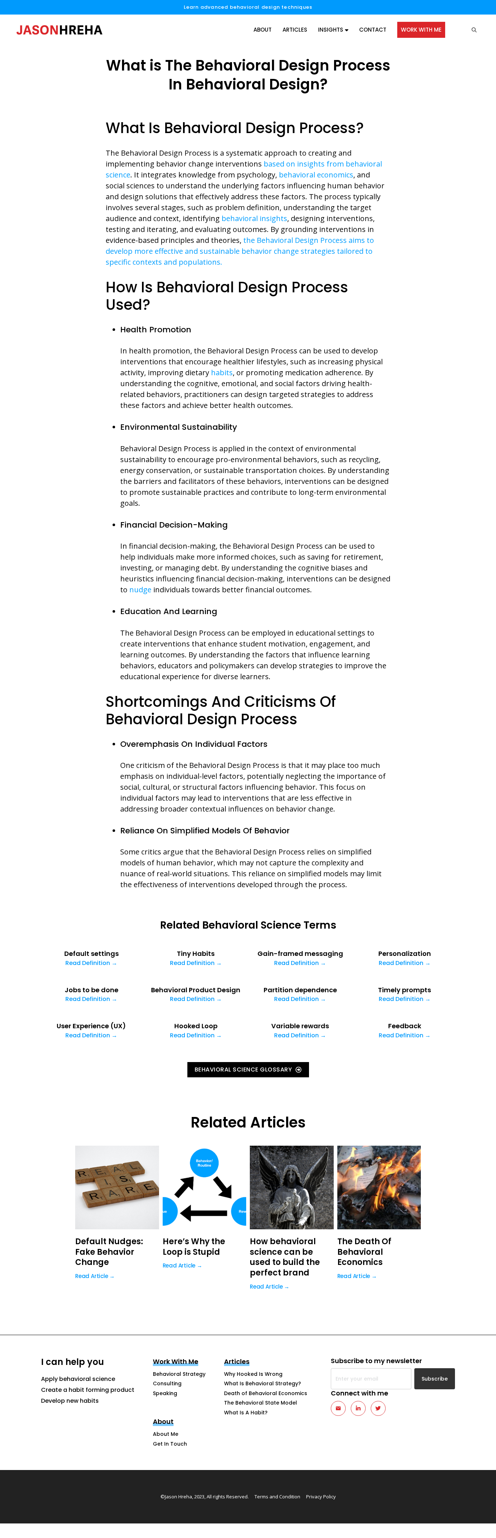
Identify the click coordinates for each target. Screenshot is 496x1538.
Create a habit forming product (87, 1390)
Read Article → (95, 1276)
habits (222, 372)
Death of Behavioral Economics (265, 1393)
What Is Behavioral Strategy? (262, 1383)
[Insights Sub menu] (346, 30)
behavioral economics (316, 175)
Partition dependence (300, 989)
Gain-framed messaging (300, 953)
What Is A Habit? (246, 1412)
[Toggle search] (470, 30)
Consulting (167, 1383)
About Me (165, 1434)
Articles (294, 29)
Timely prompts (404, 989)
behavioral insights (254, 218)
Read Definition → (91, 963)
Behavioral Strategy (179, 1374)
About (262, 29)
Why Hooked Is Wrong (253, 1374)
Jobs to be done (91, 989)
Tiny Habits (196, 953)
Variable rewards (300, 1025)
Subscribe (435, 1378)
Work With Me (421, 29)
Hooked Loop (195, 1025)
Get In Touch (170, 1443)
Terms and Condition (277, 1496)
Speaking (165, 1393)
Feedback (404, 1025)
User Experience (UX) (91, 1025)
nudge (140, 589)
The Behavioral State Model (260, 1402)
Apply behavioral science (78, 1379)
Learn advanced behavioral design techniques (248, 7)
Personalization (404, 953)
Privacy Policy (321, 1496)
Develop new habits (70, 1401)
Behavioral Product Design (195, 989)
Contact (372, 29)
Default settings (91, 953)
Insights (330, 29)
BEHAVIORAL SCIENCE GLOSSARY (243, 1069)
